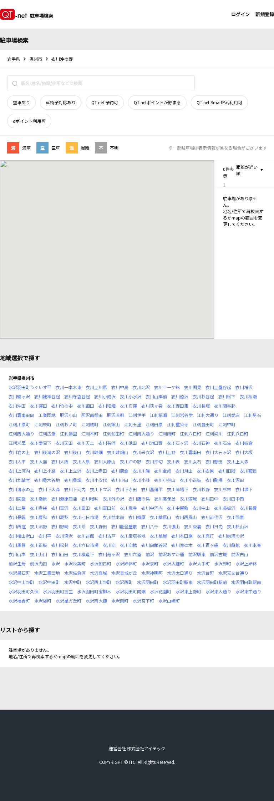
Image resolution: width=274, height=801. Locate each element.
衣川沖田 (17, 406)
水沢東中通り (248, 591)
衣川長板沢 (224, 508)
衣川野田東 (177, 406)
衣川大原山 (105, 461)
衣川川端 (141, 471)
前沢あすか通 (171, 554)
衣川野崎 (59, 526)
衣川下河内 (75, 489)
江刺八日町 (237, 433)
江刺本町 (89, 433)
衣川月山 (184, 471)
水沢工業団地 (47, 573)
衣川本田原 (182, 536)
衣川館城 (188, 498)
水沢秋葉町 (75, 563)
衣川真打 (205, 536)
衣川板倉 (244, 443)
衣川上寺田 (96, 471)
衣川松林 (59, 545)
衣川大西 (59, 461)
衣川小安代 (96, 480)
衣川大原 (81, 461)
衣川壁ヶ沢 (19, 396)
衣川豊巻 (128, 508)
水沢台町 (205, 573)
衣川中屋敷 (177, 508)
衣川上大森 (237, 461)
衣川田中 (209, 498)
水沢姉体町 (126, 563)
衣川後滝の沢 (47, 452)
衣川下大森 (49, 489)
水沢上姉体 (246, 563)
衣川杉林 (222, 489)
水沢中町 (72, 582)
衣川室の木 (182, 545)
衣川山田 (59, 554)
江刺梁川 (214, 433)
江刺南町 (167, 433)
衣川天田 (64, 443)
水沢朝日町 (100, 563)
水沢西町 (124, 582)
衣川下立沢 (100, 489)
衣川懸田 (214, 461)
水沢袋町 (42, 601)
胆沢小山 (68, 415)
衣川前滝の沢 (231, 536)
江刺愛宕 (231, 415)
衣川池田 (128, 443)
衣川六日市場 (85, 545)
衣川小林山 (165, 480)
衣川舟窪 (128, 406)
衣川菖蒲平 (152, 489)
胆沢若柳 (115, 415)
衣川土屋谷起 (218, 387)
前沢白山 (239, 554)
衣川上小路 (45, 471)
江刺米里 (17, 443)
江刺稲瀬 (158, 415)
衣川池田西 (152, 443)
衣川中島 (119, 387)
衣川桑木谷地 (47, 480)
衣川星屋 (158, 536)
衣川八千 (149, 526)
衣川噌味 (89, 498)
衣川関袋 (17, 498)
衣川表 (173, 461)
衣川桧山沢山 (21, 536)
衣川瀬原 (38, 498)
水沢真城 (98, 573)
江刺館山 (111, 424)
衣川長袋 (17, 517)
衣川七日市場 (85, 517)
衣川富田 (81, 508)
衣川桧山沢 (237, 526)
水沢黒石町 (19, 573)
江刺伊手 (137, 415)
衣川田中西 (233, 498)
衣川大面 (38, 461)
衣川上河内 (19, 471)
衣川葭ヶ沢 (109, 554)
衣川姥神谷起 (47, 396)
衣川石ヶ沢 (177, 443)
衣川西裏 (235, 517)
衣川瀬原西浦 (64, 498)
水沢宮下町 (143, 601)
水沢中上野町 (21, 582)
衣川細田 (85, 406)
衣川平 (45, 536)
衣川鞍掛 (248, 471)
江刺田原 (154, 424)
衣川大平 (17, 461)
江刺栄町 (42, 424)
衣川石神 (201, 443)
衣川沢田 (235, 480)
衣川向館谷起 (154, 545)
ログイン (240, 14)
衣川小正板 (190, 480)
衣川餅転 (231, 545)
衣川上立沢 (70, 471)
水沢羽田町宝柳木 (94, 591)
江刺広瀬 (47, 433)
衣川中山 (201, 508)
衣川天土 (85, 443)
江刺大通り (207, 415)
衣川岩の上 (19, 452)
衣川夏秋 (38, 517)
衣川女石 (192, 461)
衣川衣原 (205, 471)
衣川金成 (162, 471)
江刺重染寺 (177, 424)
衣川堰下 (244, 489)
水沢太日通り (180, 573)
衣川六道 (132, 554)
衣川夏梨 (59, 517)
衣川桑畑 (72, 480)
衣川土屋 (17, 508)
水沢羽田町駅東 (178, 582)
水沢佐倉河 (75, 573)
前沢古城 (218, 554)
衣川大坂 (244, 452)
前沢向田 (38, 563)
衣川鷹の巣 (139, 498)
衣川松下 (226, 396)
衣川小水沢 (130, 396)
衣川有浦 (107, 443)
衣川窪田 (38, 406)
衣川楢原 (137, 517)
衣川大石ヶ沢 (218, 452)
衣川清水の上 (21, 489)
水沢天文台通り (233, 573)
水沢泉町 (149, 563)
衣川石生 (222, 443)
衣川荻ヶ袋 (152, 406)
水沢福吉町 (19, 601)
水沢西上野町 (98, 582)
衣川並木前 (113, 517)
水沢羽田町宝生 (58, 591)
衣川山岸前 (156, 396)
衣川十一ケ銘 (167, 387)
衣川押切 (154, 461)
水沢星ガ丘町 (68, 601)
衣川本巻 (252, 545)
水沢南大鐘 (96, 601)
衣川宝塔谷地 (133, 536)
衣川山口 (38, 554)
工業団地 (47, 415)
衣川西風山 (186, 517)
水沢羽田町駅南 (246, 582)
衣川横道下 (83, 554)
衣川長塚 (201, 406)
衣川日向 (214, 526)
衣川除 (79, 526)
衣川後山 (72, 452)
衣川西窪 (17, 526)
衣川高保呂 (165, 498)
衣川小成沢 (105, 396)
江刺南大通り (141, 433)
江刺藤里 (68, 433)
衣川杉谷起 (203, 396)
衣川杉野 (201, 489)
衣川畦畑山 (117, 452)
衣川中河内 (152, 508)
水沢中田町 (49, 582)
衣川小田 (119, 480)
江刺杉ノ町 (66, 424)
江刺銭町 (89, 424)
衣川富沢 (59, 508)
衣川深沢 (64, 536)
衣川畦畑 (94, 452)
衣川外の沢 (113, 498)
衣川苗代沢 (212, 517)
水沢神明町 (152, 573)
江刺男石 (252, 415)
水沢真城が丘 (124, 573)
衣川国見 (192, 387)
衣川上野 (167, 452)
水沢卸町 (222, 563)
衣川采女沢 (143, 452)
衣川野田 (98, 526)
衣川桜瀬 (248, 396)
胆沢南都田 (92, 415)
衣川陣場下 (177, 489)
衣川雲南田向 (21, 415)
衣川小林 (141, 480)
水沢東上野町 (188, 591)
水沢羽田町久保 (24, 591)
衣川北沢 (141, 387)
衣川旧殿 (226, 471)
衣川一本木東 (68, 387)
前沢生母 (17, 563)
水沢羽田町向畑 (131, 591)
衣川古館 (85, 536)
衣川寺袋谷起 (77, 396)
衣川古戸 (107, 536)
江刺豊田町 (203, 424)
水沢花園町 (160, 591)
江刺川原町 (19, 424)
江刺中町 (226, 424)
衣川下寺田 (126, 489)
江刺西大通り (21, 433)
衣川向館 (128, 545)
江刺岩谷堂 (182, 415)
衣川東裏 (192, 526)
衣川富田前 (105, 508)
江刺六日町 (190, 433)
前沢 (150, 554)
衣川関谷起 (224, 406)
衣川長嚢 (248, 508)
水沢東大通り (218, 591)
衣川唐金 (119, 471)
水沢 (55, 563)
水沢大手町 (199, 563)
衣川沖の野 (130, 461)
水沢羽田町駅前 (212, 582)
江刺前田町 (113, 433)
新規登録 (264, 14)
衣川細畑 (107, 406)
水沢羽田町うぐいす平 (30, 387)
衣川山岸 (17, 554)
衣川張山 (171, 526)
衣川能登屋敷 (124, 526)
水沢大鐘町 (173, 563)
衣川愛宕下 (40, 443)
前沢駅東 (197, 554)
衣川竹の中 (62, 406)
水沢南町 (119, 601)
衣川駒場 (214, 480)
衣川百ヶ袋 (207, 545)
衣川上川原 (96, 387)
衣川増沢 (244, 387)
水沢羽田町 (147, 582)
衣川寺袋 (38, 508)
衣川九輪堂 (19, 480)
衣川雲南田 (190, 452)
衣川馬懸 (17, 545)
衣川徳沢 (179, 396)
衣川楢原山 (160, 517)
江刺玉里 (132, 424)
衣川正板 (38, 545)
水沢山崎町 (169, 601)
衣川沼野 (38, 526)
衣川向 (109, 545)
